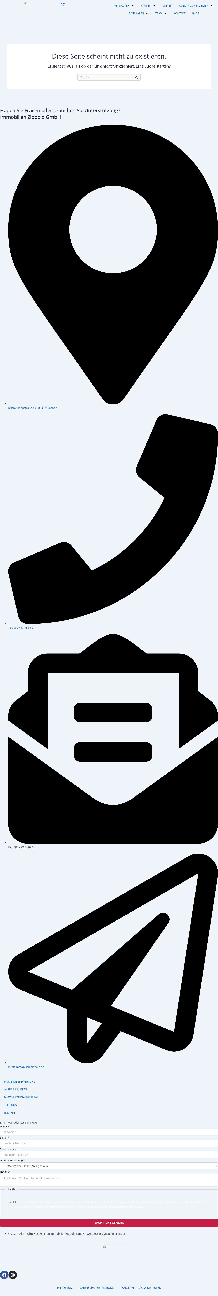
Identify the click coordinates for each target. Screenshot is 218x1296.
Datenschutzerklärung (43, 1202)
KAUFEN (146, 5)
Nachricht (5, 1171)
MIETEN (167, 5)
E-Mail (4, 1137)
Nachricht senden (109, 1223)
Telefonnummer (10, 1149)
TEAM (158, 13)
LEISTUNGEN (136, 13)
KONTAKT (179, 13)
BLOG (195, 13)
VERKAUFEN (122, 5)
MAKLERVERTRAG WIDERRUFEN (141, 1288)
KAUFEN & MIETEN (15, 1089)
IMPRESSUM (65, 1288)
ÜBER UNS (10, 1105)
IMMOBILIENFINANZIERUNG (20, 1097)
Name (4, 1126)
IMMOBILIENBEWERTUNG (19, 1081)
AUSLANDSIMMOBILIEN (193, 5)
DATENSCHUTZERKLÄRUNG (96, 1288)
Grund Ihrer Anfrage (12, 1160)
